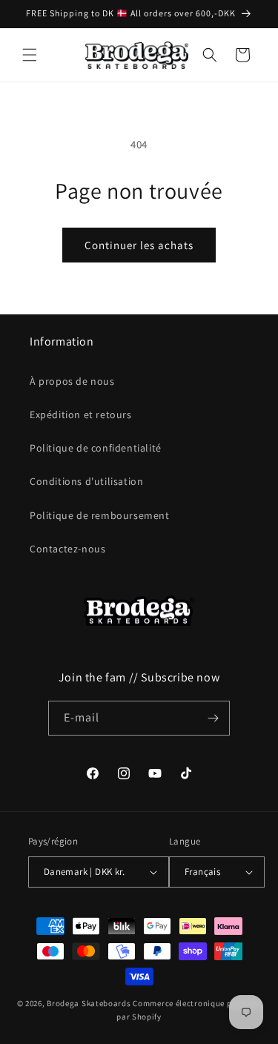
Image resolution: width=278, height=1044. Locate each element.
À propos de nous (72, 381)
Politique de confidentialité (96, 448)
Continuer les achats (139, 245)
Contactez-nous (67, 548)
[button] (29, 55)
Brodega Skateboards (88, 1003)
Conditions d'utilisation (86, 481)
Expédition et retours (81, 414)
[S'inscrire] (212, 718)
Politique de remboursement (100, 515)
